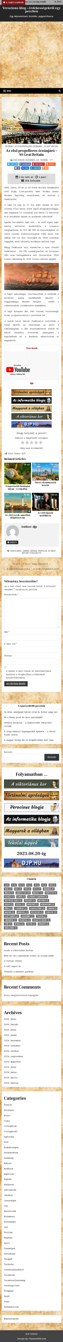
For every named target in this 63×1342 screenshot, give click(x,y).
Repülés (8, 1237)
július (20, 904)
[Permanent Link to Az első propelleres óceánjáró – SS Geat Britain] (31, 120)
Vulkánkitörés (11, 1307)
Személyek (9, 1248)
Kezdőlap (9, 146)
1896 (8, 889)
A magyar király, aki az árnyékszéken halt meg (28, 740)
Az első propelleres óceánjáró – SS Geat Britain (31, 152)
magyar (9, 912)
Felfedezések (11, 1152)
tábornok (10, 920)
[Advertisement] (31, 54)
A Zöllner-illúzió (13, 961)
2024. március (11, 1083)
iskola (9, 904)
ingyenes (43, 900)
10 (21, 885)
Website (13, 542)
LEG (37, 159)
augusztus (23, 892)
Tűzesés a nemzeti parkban (18, 971)
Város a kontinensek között (45, 484)
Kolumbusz (9, 1216)
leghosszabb (37, 908)
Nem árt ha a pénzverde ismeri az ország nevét (29, 955)
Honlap (8, 655)
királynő (32, 904)
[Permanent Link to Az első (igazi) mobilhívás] (45, 502)
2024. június (10, 1072)
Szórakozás (10, 1253)
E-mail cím (10, 643)
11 (29, 885)
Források (31, 348)
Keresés (8, 752)
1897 (18, 889)
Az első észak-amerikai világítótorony (17, 516)
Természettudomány (14, 1280)
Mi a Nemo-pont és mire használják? (23, 717)
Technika (44, 159)
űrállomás (11, 927)
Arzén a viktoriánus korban (18, 950)
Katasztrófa (10, 1211)
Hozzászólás (11, 594)
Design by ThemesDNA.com (31, 1338)
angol (19, 550)
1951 (27, 889)
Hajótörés (9, 1174)
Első (15, 159)
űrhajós (43, 924)
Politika (8, 1232)
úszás (31, 924)
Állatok (8, 1105)
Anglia (9, 892)
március (22, 912)
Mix (46, 168)
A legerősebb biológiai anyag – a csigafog (17, 488)
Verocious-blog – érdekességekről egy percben (31, 9)
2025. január (10, 1035)
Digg (26, 168)
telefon (41, 916)
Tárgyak (8, 1259)
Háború (7, 1163)
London (52, 908)
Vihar (7, 1301)
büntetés (51, 892)
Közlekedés (30, 159)
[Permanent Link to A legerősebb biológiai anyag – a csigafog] (17, 473)
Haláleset (9, 1184)
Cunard (26, 550)
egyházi (9, 896)
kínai (8, 908)
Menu (9, 90)
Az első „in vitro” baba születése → (31, 564)
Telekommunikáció (14, 1269)
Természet (9, 1275)
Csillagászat (10, 1126)
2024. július (10, 1067)
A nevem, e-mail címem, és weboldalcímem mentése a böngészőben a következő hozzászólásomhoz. (28, 674)
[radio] (22, 443)
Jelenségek (10, 1200)
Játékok (8, 1195)
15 (44, 885)
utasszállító (35, 552)
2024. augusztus (12, 1061)
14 (37, 885)
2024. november (12, 1045)
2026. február (11, 1024)
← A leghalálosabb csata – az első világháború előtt (31, 569)
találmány (27, 916)
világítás (24, 920)
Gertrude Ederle (13, 900)
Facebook (26, 164)
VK (19, 168)
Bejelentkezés (11, 1318)
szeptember (11, 916)
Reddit (52, 164)
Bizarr (7, 1115)
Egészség (9, 1136)
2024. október (11, 1051)
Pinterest (39, 164)
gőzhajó (33, 550)
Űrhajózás (9, 1291)
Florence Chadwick (37, 896)
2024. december (12, 1040)
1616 (52, 885)
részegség (37, 912)
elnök (21, 896)
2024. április (11, 1077)
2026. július (10, 1019)
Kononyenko (47, 904)
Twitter (14, 164)
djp (35, 527)
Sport (7, 1243)
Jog (6, 1205)
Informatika (10, 1190)
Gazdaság (8, 1158)
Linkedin (36, 168)
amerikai (49, 889)
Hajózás (21, 159)
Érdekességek (11, 1147)
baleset (37, 892)
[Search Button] (59, 91)
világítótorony (41, 920)
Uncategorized (11, 1285)
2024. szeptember (13, 1056)
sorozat (51, 912)
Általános (9, 1110)
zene (8, 924)
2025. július (10, 1029)
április (19, 924)
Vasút (7, 1296)
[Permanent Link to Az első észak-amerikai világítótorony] (17, 503)
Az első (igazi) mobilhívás (45, 514)
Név (7, 632)
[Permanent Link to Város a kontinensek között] (45, 472)
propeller (42, 550)
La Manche (21, 908)
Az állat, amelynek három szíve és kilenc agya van (30, 712)
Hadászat (8, 1168)
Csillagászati (11, 1131)
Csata (7, 1121)
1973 (37, 889)
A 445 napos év (12, 966)
